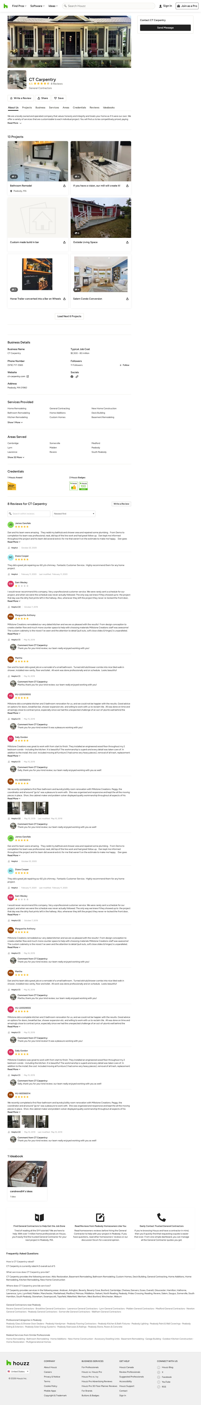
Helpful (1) (15, 640)
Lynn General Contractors (112, 1308)
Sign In (122, 1395)
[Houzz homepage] (6, 6)
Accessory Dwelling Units (107, 1339)
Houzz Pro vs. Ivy (90, 1376)
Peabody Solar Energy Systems (40, 1326)
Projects (27, 107)
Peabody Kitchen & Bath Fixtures (114, 1323)
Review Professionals (129, 1372)
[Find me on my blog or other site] (77, 376)
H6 (10, 781)
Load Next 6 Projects (69, 316)
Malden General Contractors (140, 1308)
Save (61, 98)
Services (54, 107)
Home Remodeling (15, 1339)
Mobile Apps (50, 1390)
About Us (13, 107)
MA (11, 616)
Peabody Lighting (140, 1323)
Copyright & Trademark (55, 1395)
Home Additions (58, 1339)
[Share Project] (64, 186)
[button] (69, 483)
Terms (47, 1381)
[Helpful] (9, 548)
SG (10, 738)
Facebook (167, 1377)
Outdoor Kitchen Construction (178, 1339)
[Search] (65, 6)
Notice (56, 1376)
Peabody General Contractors (42, 1311)
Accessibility (125, 1381)
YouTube (166, 1382)
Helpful (14, 548)
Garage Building (153, 1339)
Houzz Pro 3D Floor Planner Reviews (99, 1386)
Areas (66, 107)
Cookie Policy (50, 1386)
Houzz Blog (167, 1367)
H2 (10, 695)
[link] (14, 542)
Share (44, 98)
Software (36, 6)
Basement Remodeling (132, 1339)
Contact (123, 1390)
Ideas (52, 6)
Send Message (165, 27)
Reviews (94, 107)
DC (11, 557)
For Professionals (90, 1367)
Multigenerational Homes (38, 1342)
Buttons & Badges (90, 1395)
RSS (164, 1386)
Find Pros (18, 6)
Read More (13, 123)
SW (11, 583)
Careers (48, 1372)
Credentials (79, 107)
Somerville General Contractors (74, 1311)
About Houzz (50, 1367)
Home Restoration (15, 1342)
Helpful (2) (16, 607)
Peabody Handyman (55, 1323)
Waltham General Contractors (106, 1311)
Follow (126, 365)
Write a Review (121, 504)
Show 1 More (14, 422)
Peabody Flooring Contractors (81, 1323)
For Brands (87, 1390)
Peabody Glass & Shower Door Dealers (25, 1323)
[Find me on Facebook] (72, 376)
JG (10, 524)
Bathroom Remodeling (38, 1339)
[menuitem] (19, 5)
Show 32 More (15, 457)
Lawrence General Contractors (82, 1308)
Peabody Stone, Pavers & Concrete (105, 1326)
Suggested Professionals (131, 1376)
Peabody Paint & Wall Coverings (165, 1323)
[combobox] (108, 6)
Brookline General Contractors (51, 1308)
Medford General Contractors (170, 1308)
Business (40, 107)
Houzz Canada (126, 1367)
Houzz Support (126, 1386)
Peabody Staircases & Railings (72, 1326)
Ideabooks (108, 107)
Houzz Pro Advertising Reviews (97, 1381)
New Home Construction (80, 1339)
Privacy (47, 1376)
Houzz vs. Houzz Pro (92, 1372)
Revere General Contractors (20, 1308)
